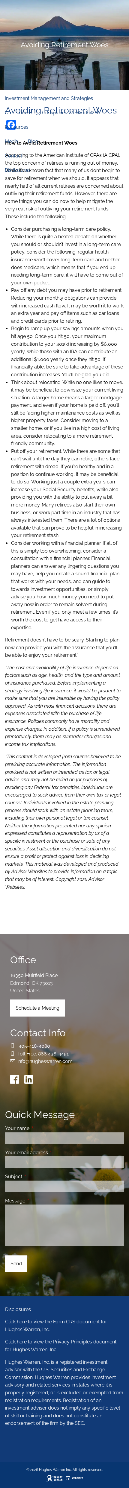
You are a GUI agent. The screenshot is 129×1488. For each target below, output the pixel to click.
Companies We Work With (71, 113)
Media (11, 141)
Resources (16, 127)
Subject (36, 1176)
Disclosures (18, 170)
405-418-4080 (34, 1046)
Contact (13, 156)
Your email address (49, 1152)
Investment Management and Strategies (49, 98)
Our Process (18, 113)
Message (38, 1201)
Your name (40, 1128)
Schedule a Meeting (37, 1008)
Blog (33, 141)
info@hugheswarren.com (45, 1061)
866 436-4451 (53, 1054)
